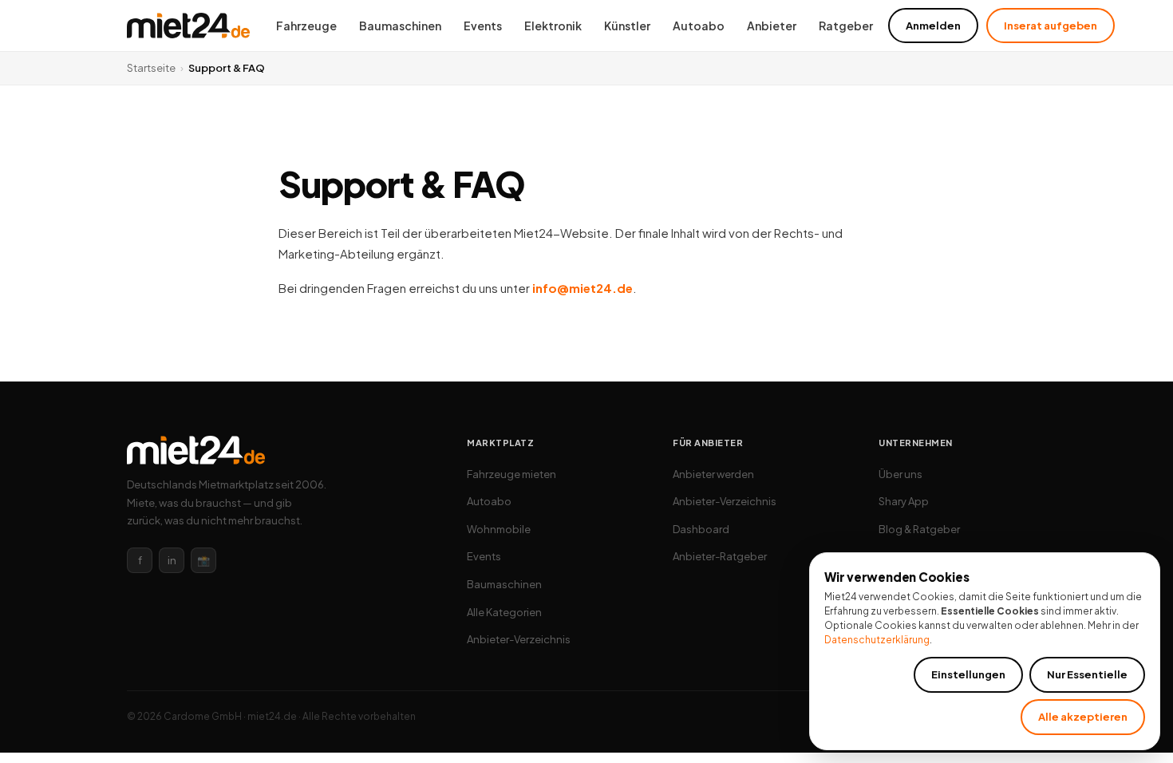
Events (483, 25)
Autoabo (699, 25)
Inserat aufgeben (1050, 25)
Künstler (627, 25)
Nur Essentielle (1087, 674)
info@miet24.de (582, 287)
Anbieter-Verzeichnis (519, 639)
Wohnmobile (499, 529)
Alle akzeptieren (1083, 716)
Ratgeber (846, 25)
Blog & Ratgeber (919, 529)
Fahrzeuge (306, 25)
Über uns (900, 474)
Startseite (151, 67)
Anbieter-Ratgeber (720, 556)
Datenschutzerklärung (877, 640)
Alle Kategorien (504, 612)
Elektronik (553, 25)
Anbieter (771, 25)
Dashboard (701, 529)
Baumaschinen (400, 25)
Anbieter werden (713, 474)
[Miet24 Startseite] (188, 25)
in (172, 560)
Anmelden (933, 25)
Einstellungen (968, 674)
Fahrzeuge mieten (511, 474)
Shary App (904, 501)
